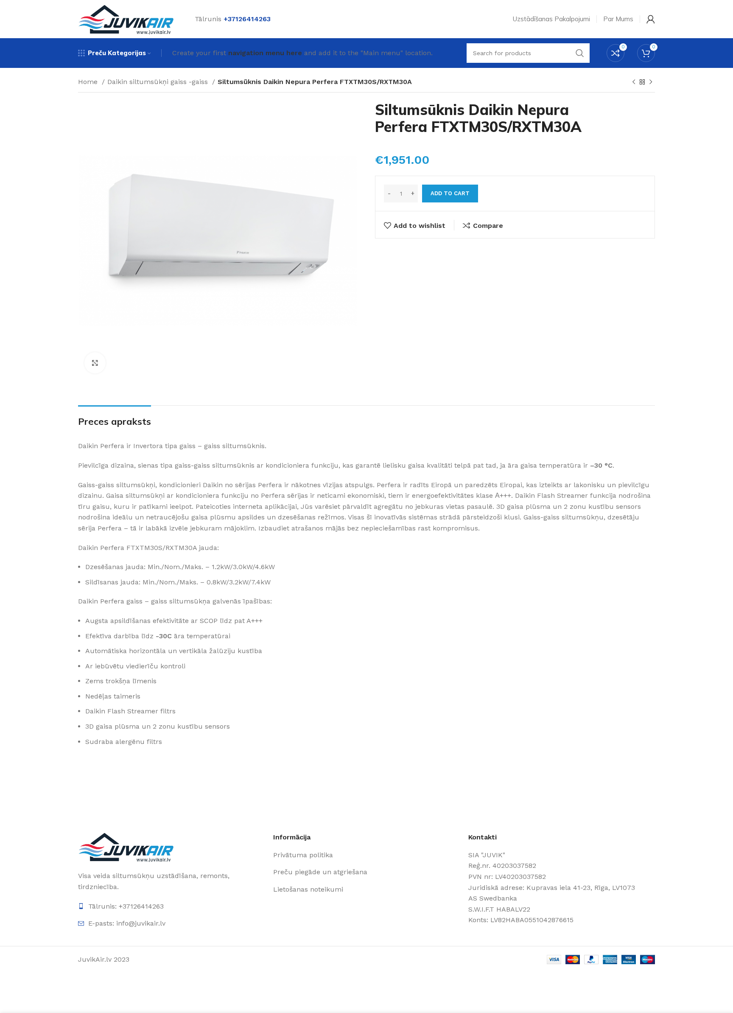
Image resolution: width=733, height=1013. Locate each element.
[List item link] (366, 855)
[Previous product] (633, 82)
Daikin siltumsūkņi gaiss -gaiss (158, 82)
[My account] (650, 19)
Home (89, 82)
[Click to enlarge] (95, 362)
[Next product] (650, 82)
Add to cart (450, 193)
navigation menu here (265, 53)
